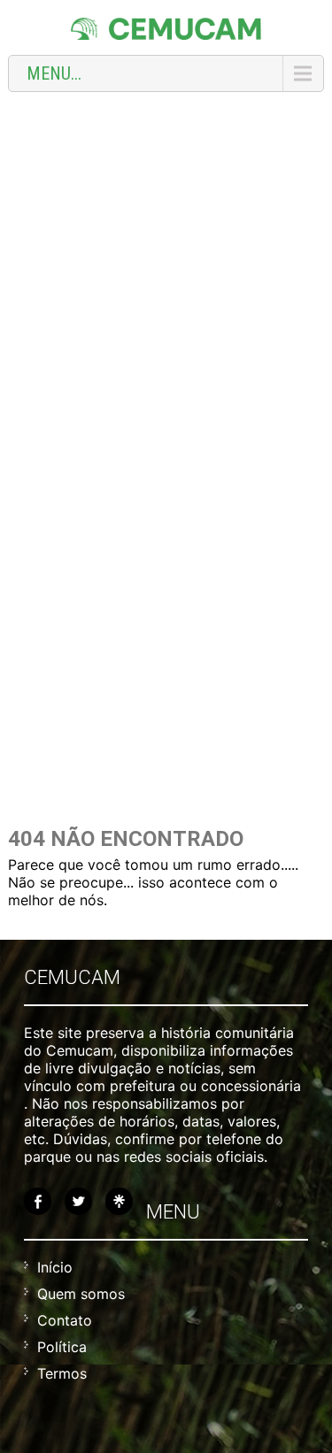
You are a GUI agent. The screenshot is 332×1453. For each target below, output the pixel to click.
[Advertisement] (166, 276)
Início (55, 1267)
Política (62, 1347)
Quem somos (81, 1294)
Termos (62, 1373)
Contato (64, 1320)
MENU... (54, 73)
